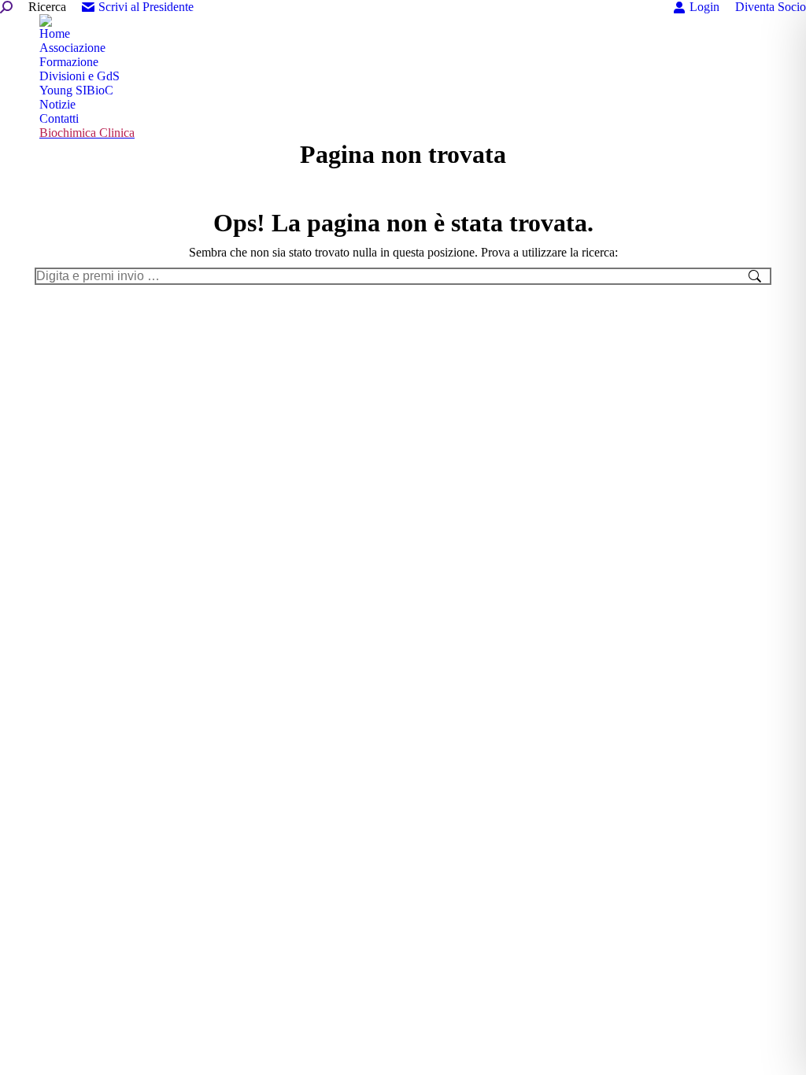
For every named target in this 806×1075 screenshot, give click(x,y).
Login (704, 6)
